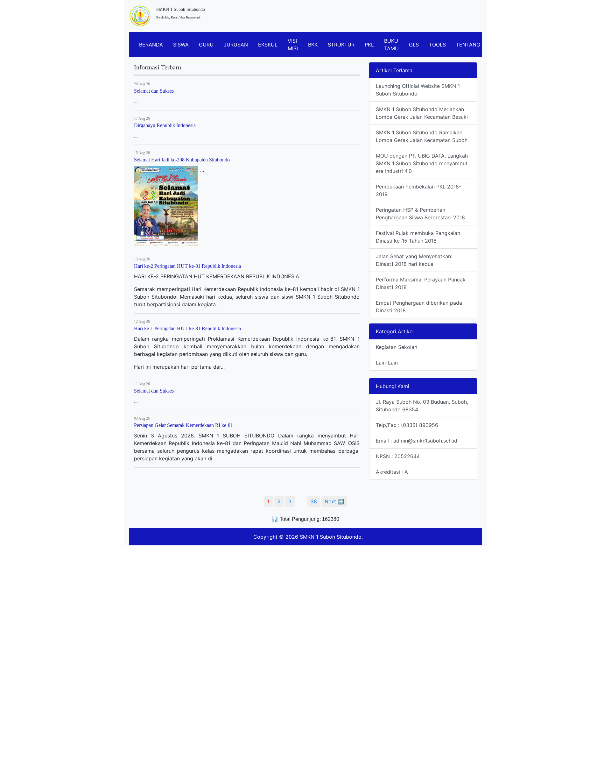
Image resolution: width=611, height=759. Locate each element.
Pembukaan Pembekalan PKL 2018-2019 (418, 190)
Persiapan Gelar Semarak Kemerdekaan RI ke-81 (183, 425)
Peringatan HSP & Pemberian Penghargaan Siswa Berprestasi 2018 (420, 214)
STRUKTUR (341, 44)
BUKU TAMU (391, 45)
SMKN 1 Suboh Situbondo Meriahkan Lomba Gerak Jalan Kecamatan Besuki (422, 113)
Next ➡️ (334, 501)
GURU (206, 44)
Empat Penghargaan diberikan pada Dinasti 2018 (419, 307)
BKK (313, 44)
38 (314, 501)
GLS (414, 44)
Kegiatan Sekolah (396, 347)
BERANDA (151, 44)
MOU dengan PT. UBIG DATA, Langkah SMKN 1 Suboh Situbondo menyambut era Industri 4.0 (422, 163)
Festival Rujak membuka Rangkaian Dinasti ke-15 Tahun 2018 (418, 237)
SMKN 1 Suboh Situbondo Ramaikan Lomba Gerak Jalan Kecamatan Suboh (421, 136)
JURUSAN (236, 44)
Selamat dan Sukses (154, 91)
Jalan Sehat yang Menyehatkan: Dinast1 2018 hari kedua (414, 260)
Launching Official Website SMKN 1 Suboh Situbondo (418, 90)
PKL (369, 44)
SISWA (181, 44)
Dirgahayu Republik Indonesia (165, 125)
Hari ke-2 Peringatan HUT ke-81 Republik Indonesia (187, 266)
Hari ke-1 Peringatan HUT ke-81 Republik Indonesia (187, 328)
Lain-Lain (387, 362)
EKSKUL (267, 44)
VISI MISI (293, 45)
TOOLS (437, 44)
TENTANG (468, 44)
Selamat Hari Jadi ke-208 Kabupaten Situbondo (182, 159)
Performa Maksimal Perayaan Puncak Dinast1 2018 (421, 283)
